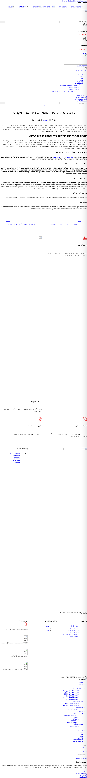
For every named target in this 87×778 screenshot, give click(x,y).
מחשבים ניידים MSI (72, 700)
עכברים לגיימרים (73, 709)
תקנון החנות (74, 628)
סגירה (85, 747)
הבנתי (85, 771)
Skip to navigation (67, 1)
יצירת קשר (45, 628)
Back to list (43, 223)
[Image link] (75, 449)
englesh (45, 120)
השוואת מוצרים (78, 742)
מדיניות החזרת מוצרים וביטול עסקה (67, 86)
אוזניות (17, 462)
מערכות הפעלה (74, 727)
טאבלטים (16, 460)
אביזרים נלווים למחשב (71, 715)
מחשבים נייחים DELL (71, 703)
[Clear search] (6, 21)
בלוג (44, 105)
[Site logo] (75, 19)
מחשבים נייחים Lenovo (71, 705)
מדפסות (17, 458)
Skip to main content (80, 1)
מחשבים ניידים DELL (71, 694)
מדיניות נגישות (74, 88)
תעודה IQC (75, 626)
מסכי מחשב (16, 456)
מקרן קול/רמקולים (73, 723)
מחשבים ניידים (15, 454)
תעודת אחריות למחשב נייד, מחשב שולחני (65, 91)
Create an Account (81, 758)
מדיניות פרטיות (74, 89)
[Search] (2, 22)
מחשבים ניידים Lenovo (71, 698)
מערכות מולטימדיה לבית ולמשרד (62, 157)
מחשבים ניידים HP (72, 696)
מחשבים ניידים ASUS (71, 692)
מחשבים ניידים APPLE (71, 690)
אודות (47, 630)
